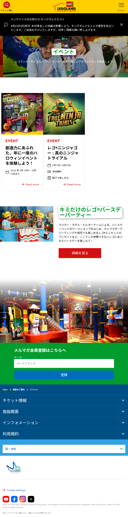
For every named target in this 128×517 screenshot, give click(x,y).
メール (18, 357)
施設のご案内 (19, 389)
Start (5, 389)
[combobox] (64, 449)
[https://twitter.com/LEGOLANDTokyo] (31, 499)
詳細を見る (80, 253)
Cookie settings (16, 490)
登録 (64, 375)
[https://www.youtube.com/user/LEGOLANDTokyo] (6, 499)
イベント (34, 389)
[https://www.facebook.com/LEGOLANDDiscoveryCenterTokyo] (14, 499)
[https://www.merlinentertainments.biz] (14, 467)
